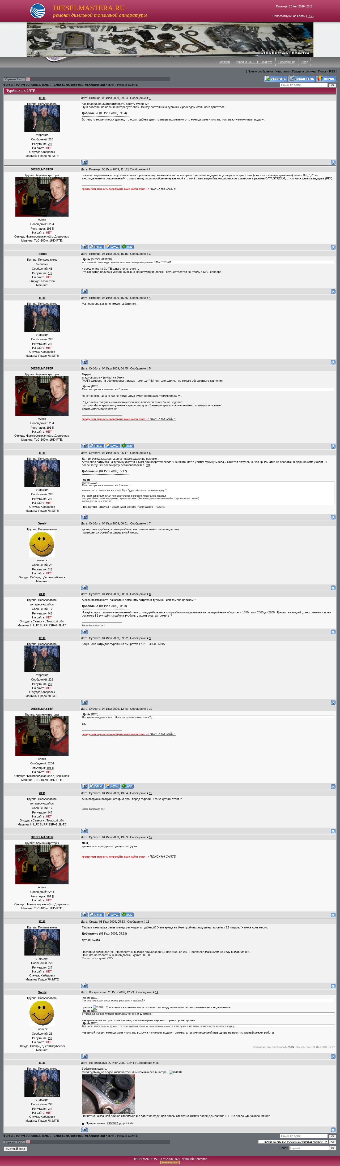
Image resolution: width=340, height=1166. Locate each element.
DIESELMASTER (42, 169)
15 (157, 1062)
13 (147, 921)
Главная (224, 61)
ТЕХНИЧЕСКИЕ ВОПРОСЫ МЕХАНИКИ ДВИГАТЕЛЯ (83, 85)
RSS (310, 16)
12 (150, 837)
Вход (304, 61)
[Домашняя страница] (112, 246)
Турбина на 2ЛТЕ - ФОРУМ (254, 61)
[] (50, 143)
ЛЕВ (42, 594)
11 (150, 793)
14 (156, 992)
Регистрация (286, 61)
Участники (282, 71)
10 (150, 708)
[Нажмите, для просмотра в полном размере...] (108, 1113)
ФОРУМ (8, 85)
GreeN (42, 523)
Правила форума (304, 71)
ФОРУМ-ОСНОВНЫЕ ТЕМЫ (32, 85)
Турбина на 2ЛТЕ (127, 85)
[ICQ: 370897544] (127, 246)
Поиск (322, 71)
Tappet (42, 253)
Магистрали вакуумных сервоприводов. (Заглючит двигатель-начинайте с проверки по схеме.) (158, 405)
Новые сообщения (260, 71)
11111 (42, 98)
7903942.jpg (114, 1123)
